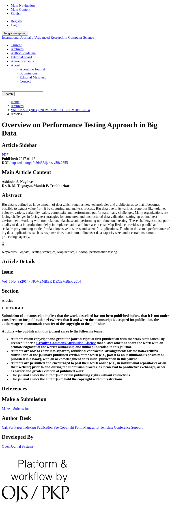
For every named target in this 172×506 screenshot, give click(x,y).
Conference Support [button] (128, 427)
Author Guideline (23, 53)
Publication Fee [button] (48, 427)
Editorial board (21, 57)
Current (16, 45)
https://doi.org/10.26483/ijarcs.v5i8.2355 (39, 163)
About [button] (15, 65)
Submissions (28, 73)
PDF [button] (5, 155)
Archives (17, 49)
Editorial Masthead (33, 77)
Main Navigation (23, 5)
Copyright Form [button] (71, 427)
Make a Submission (16, 409)
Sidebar (16, 13)
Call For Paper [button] (12, 427)
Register (16, 21)
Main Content (20, 9)
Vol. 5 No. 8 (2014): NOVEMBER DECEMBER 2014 (50, 110)
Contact (25, 81)
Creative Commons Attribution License (66, 343)
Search (8, 94)
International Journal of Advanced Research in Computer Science (48, 37)
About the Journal (32, 69)
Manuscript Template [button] (98, 427)
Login (15, 25)
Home (15, 102)
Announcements (22, 61)
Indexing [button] (29, 427)
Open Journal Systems (17, 446)
